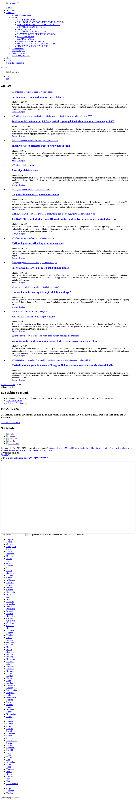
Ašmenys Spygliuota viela (121, 448)
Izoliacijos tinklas (87, 448)
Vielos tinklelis (46, 450)
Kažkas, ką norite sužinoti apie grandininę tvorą (38, 243)
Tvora (14, 17)
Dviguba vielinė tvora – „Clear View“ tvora (35, 194)
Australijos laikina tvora (25, 170)
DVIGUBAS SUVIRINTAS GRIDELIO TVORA (38, 24)
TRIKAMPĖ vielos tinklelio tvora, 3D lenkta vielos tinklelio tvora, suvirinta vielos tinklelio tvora (64, 219)
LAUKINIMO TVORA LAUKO (31, 32)
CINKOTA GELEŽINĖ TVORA (31, 27)
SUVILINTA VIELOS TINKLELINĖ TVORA (37, 44)
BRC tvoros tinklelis (25, 36)
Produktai (10, 12)
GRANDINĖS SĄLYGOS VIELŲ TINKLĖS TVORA (41, 22)
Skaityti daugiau (18, 112)
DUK (8, 60)
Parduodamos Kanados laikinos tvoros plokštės (37, 97)
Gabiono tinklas (18, 53)
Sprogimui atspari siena (21, 15)
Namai (9, 8)
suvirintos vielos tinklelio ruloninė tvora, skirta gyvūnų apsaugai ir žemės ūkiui (54, 341)
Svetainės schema (54, 448)
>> (13, 384)
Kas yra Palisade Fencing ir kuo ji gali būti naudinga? (41, 292)
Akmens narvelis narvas (11, 450)
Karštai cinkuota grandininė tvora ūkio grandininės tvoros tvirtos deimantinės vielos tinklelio (62, 365)
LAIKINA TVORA (25, 39)
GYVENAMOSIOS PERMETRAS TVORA (36, 34)
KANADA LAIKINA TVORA (30, 41)
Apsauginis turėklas (30, 450)
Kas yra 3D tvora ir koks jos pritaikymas (34, 316)
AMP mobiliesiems (71, 448)
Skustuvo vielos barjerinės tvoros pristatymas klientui (41, 145)
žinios (8, 58)
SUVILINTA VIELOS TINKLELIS (32, 46)
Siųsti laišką (6, 455)
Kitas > (9, 384)
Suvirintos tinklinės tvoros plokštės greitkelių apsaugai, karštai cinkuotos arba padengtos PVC (63, 121)
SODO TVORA (24, 29)
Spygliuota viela (18, 51)
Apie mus (10, 10)
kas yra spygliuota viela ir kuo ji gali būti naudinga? (40, 267)
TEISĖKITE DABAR (10, 422)
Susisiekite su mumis (15, 63)
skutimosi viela (18, 48)
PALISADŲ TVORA (21, 56)
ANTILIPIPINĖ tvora (26, 20)
